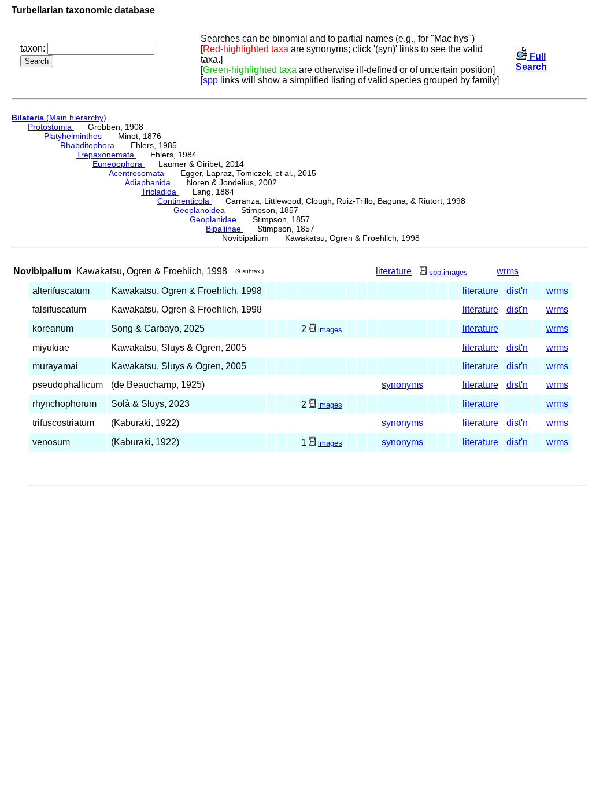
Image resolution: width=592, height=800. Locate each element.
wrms (508, 271)
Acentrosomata (137, 173)
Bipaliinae (224, 228)
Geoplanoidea (200, 210)
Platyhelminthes (74, 136)
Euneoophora (118, 163)
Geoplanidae (214, 219)
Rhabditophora (88, 145)
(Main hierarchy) (59, 117)
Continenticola (184, 200)
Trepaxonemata (106, 154)
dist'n (517, 291)
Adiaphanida (149, 182)
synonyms (402, 385)
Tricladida (160, 191)
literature (394, 271)
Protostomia (51, 126)
